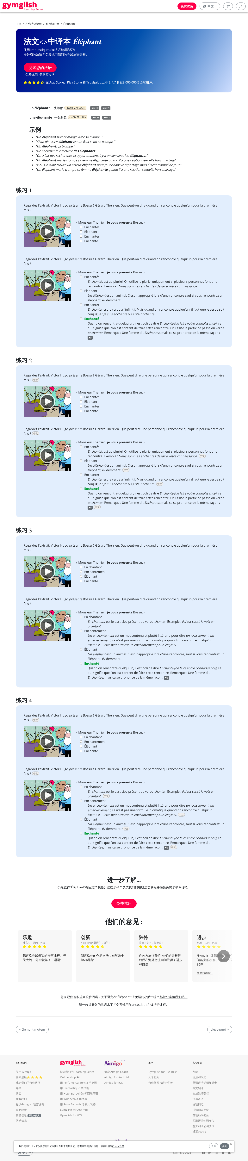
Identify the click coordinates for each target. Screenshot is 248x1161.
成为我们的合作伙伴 (28, 1082)
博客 (18, 1093)
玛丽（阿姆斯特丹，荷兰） (96, 942)
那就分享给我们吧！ (174, 997)
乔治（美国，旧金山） (151, 942)
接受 (224, 1146)
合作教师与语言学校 (160, 1082)
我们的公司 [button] (22, 1062)
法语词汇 (198, 1104)
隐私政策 (21, 1110)
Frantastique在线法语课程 (147, 1005)
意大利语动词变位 (203, 1126)
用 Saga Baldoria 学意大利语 (78, 1104)
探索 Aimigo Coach (116, 1072)
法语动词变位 (201, 1110)
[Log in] (241, 6)
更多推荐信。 (205, 973)
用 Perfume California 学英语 (78, 1082)
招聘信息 (21, 1115)
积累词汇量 (52, 24)
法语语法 (198, 1099)
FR (97, 108)
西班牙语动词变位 (203, 1120)
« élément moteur (32, 1029)
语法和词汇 (199, 1077)
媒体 (18, 1088)
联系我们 (21, 1099)
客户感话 (21, 1077)
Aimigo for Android (116, 1077)
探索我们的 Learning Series (77, 1072)
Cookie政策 (118, 1146)
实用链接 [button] (197, 1062)
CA (107, 108)
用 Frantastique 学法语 (74, 1088)
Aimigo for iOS (113, 1082)
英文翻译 (198, 1088)
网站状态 (21, 1120)
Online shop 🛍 (69, 1077)
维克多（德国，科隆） (35, 942)
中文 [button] (210, 6)
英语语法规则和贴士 (205, 1082)
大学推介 (153, 1077)
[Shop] (228, 6)
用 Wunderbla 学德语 (73, 1099)
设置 (213, 1146)
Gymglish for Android (74, 1110)
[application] (47, 231)
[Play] (47, 231)
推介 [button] (150, 1062)
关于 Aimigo (23, 1072)
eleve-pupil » (220, 1029)
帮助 (195, 1072)
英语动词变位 (201, 1115)
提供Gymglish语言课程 (30, 1104)
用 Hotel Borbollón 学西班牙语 (79, 1093)
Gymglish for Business (162, 1072)
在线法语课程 (33, 24)
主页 (18, 24)
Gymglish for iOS (71, 1115)
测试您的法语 (40, 67)
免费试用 (187, 6)
